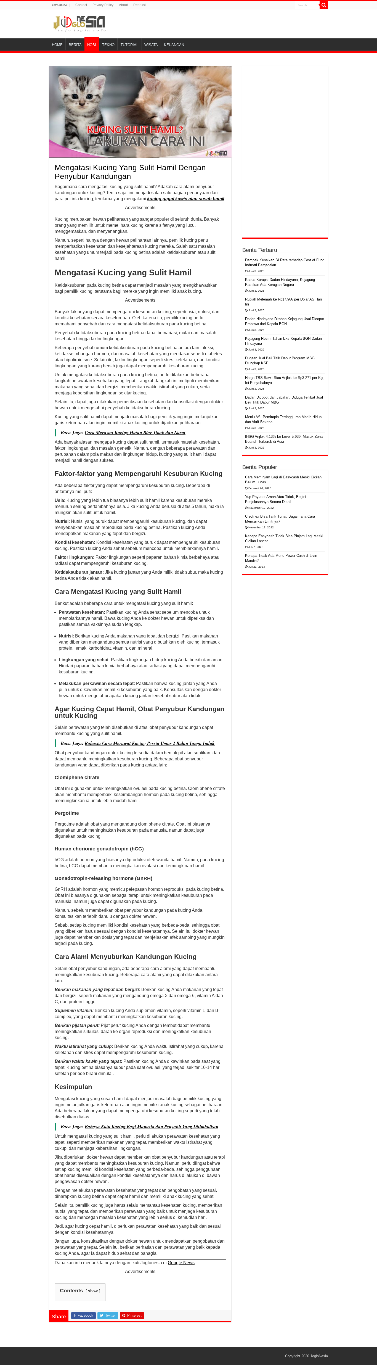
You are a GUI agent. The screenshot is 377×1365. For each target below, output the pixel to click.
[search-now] (324, 5)
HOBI (91, 45)
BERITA (75, 45)
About (123, 5)
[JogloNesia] (79, 23)
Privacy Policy (102, 5)
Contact (81, 5)
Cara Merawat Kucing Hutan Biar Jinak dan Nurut (135, 432)
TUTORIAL (129, 45)
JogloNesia (319, 1356)
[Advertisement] (285, 152)
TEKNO (108, 45)
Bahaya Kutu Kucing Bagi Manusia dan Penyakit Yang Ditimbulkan (151, 1126)
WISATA (151, 45)
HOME (57, 45)
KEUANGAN (174, 45)
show (93, 1290)
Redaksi (139, 5)
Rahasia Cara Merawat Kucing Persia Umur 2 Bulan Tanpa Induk (150, 743)
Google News (181, 1262)
